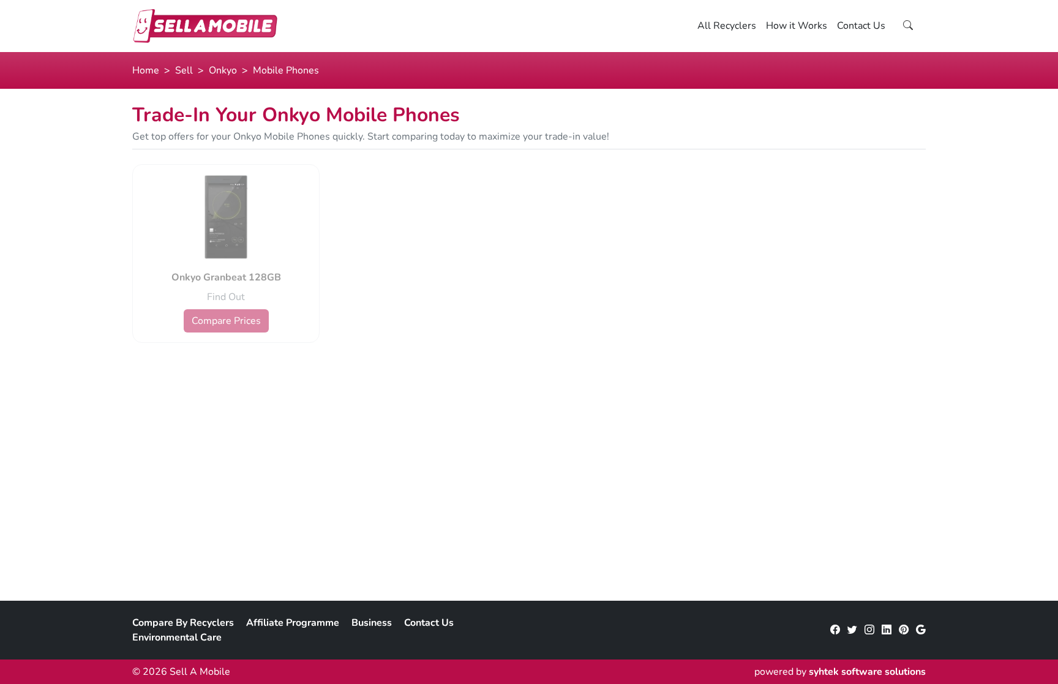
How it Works (796, 25)
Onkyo (223, 70)
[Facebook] (835, 630)
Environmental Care (177, 637)
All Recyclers (726, 25)
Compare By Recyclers (183, 623)
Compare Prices (226, 321)
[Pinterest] (904, 630)
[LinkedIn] (886, 630)
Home (145, 70)
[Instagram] (869, 630)
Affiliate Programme (292, 623)
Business (371, 623)
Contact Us (861, 25)
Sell (184, 70)
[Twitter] (852, 630)
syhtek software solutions (867, 671)
